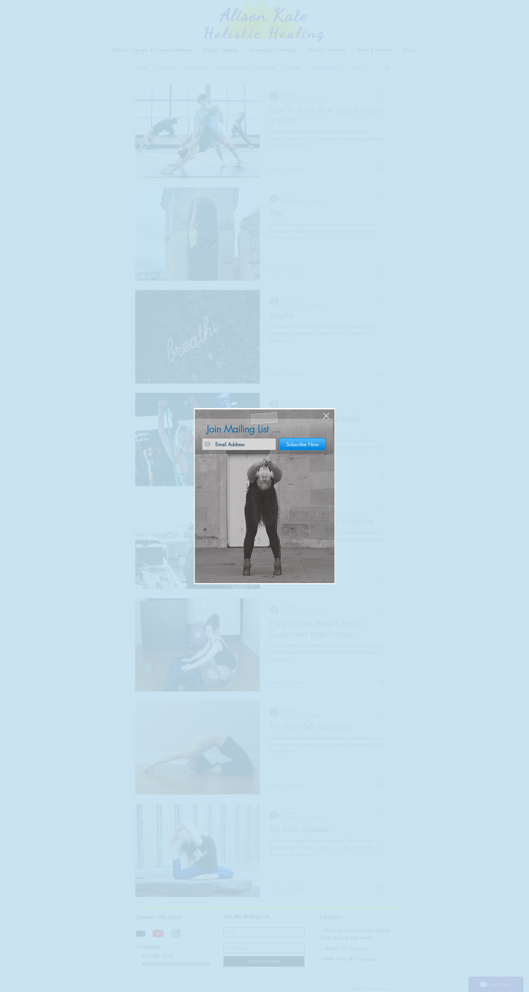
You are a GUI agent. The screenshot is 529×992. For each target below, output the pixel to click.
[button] (326, 416)
